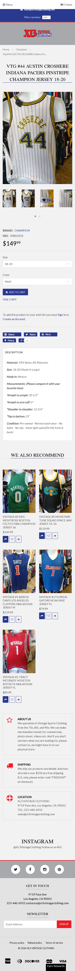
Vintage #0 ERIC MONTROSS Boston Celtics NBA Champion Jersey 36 (19, 522)
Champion (21, 49)
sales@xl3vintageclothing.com (39, 9)
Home (6, 49)
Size (5, 257)
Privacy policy (17, 942)
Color (6, 274)
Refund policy (35, 942)
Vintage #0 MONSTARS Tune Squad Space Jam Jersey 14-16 (55, 520)
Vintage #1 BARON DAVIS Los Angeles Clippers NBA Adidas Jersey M (18, 602)
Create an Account (14, 319)
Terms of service (54, 942)
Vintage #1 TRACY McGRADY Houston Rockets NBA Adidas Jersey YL (17, 682)
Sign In (62, 314)
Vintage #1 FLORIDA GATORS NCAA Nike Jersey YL (53, 600)
